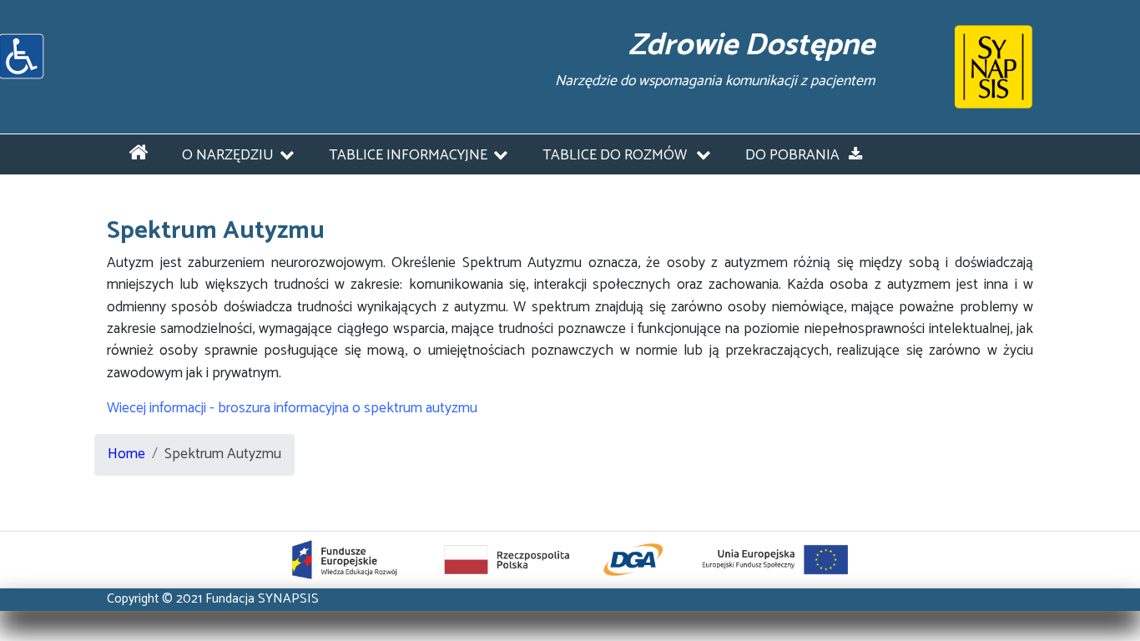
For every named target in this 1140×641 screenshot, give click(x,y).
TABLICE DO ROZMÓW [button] (616, 156)
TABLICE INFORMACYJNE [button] (408, 156)
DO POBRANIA (794, 156)
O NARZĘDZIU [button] (228, 156)
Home (126, 454)
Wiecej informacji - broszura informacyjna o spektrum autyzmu (292, 408)
